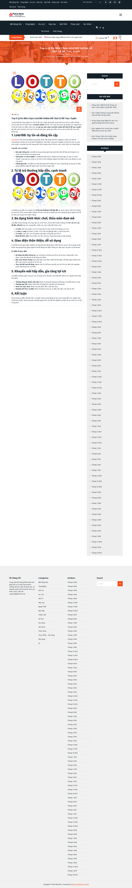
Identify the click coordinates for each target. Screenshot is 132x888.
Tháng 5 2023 (96, 349)
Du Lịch (32, 2)
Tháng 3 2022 (96, 415)
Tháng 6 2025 (96, 217)
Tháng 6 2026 (96, 156)
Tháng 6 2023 (96, 344)
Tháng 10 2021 (97, 443)
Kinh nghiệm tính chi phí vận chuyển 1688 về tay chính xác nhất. (105, 130)
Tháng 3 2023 (96, 360)
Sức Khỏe (64, 2)
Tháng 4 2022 (96, 410)
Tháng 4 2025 (96, 228)
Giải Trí (68, 54)
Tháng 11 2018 (97, 542)
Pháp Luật (55, 2)
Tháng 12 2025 (97, 184)
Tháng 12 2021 (97, 432)
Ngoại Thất (42, 607)
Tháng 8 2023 (96, 333)
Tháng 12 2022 (97, 377)
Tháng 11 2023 (97, 316)
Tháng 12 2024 (97, 250)
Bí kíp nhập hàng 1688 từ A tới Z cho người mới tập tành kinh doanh (105, 122)
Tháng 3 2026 (96, 168)
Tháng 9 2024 (96, 267)
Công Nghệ (24, 2)
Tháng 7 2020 (96, 503)
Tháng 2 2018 (96, 547)
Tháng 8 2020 (96, 498)
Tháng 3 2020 (96, 525)
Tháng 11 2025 (97, 190)
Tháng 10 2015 (97, 553)
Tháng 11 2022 (97, 382)
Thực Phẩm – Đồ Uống (46, 635)
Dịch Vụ (41, 590)
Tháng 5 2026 (96, 162)
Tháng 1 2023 (96, 371)
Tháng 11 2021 (97, 437)
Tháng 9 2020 (96, 492)
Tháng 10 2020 (97, 487)
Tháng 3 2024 (96, 294)
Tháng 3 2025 (96, 234)
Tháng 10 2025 (97, 195)
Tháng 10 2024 (97, 261)
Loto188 (14, 140)
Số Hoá (41, 619)
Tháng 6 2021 (96, 454)
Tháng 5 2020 (96, 514)
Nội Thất (47, 2)
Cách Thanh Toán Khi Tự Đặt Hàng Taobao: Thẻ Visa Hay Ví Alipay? (104, 137)
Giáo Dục (40, 2)
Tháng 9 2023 (96, 327)
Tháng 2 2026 (96, 173)
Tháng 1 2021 (96, 470)
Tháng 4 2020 (96, 520)
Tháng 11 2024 (97, 256)
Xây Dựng (41, 639)
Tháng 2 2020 (96, 531)
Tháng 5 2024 (96, 283)
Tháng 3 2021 (96, 459)
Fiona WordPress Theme (80, 884)
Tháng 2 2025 (96, 239)
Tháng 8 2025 (96, 206)
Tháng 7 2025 (96, 212)
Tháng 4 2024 (96, 289)
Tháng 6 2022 (96, 399)
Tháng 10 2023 (97, 322)
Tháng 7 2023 (96, 338)
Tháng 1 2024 (96, 305)
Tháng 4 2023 (96, 355)
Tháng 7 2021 (96, 448)
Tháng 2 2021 (96, 465)
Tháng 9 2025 (96, 201)
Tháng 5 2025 (96, 223)
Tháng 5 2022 (96, 404)
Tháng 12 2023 (97, 311)
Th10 (79, 109)
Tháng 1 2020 (96, 536)
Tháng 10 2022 (97, 388)
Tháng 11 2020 (97, 481)
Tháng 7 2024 (96, 272)
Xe (39, 643)
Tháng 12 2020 (97, 476)
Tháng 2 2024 (96, 300)
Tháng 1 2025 (96, 245)
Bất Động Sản (14, 2)
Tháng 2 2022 (96, 421)
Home (62, 54)
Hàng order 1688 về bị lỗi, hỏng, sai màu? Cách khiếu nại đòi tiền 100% (104, 106)
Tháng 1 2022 (96, 426)
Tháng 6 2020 (96, 509)
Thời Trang (21, 7)
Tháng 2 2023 (96, 366)
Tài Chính (12, 7)
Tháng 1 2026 (96, 179)
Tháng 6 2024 (96, 278)
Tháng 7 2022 (96, 393)
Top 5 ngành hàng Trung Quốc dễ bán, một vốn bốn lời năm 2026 (106, 114)
